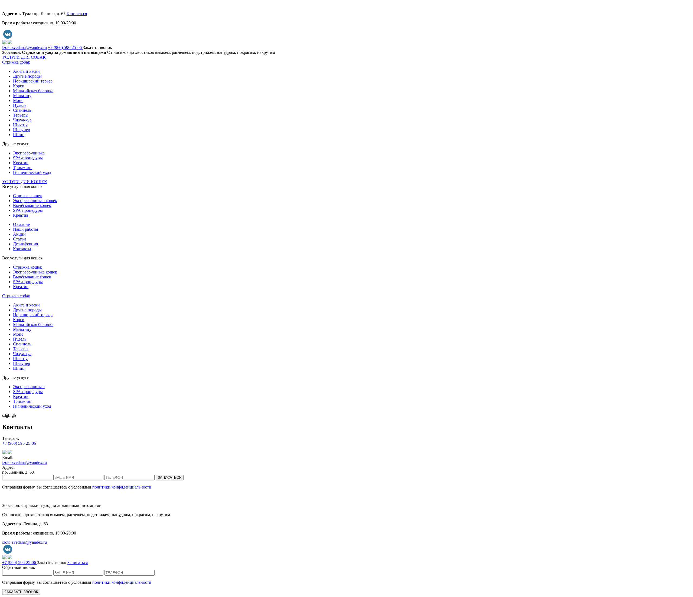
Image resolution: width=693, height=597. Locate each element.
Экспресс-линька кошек (35, 200)
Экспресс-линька (29, 153)
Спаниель (22, 110)
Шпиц (19, 134)
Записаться (77, 13)
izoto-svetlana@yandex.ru (24, 47)
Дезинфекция (25, 244)
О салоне (21, 224)
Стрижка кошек (27, 195)
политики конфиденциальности (121, 487)
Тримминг (22, 167)
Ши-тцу (20, 125)
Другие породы (27, 76)
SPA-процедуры (28, 158)
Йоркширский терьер (33, 81)
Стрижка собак (16, 62)
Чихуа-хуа (22, 120)
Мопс (18, 100)
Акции (19, 234)
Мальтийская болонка (33, 90)
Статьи (19, 239)
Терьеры (20, 115)
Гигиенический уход (32, 172)
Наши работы (25, 229)
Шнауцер (21, 129)
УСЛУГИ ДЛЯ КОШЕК (24, 181)
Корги (18, 86)
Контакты (22, 248)
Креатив (20, 162)
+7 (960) (65, 47)
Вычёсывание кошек (32, 205)
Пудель (19, 105)
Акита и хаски (26, 71)
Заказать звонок (97, 47)
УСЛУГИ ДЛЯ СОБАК (24, 57)
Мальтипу (22, 95)
